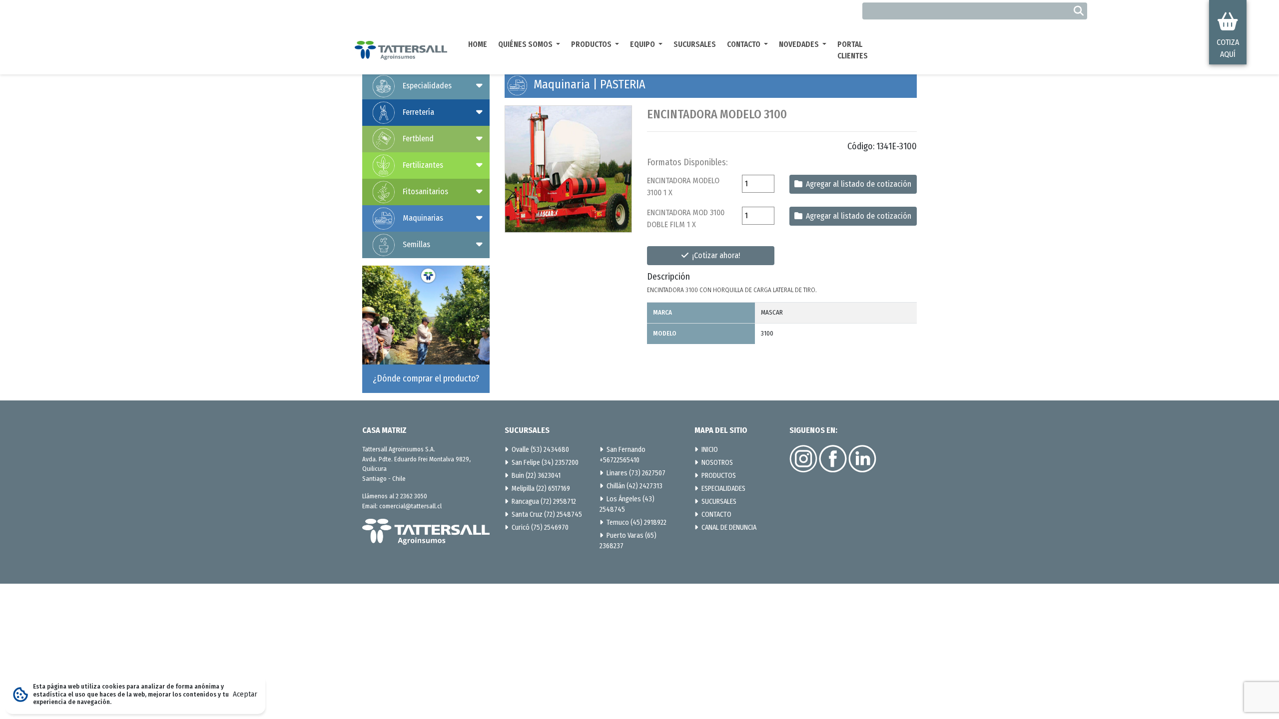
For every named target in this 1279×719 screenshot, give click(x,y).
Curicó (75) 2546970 (540, 527)
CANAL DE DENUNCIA (728, 527)
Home (477, 44)
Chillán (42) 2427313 (634, 486)
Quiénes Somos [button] (526, 44)
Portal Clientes (852, 50)
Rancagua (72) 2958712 (544, 501)
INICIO (709, 449)
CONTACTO (716, 514)
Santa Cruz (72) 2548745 (547, 514)
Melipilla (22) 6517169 (541, 488)
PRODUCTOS (718, 475)
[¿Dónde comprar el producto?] (426, 329)
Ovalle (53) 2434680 (540, 449)
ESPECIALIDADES (723, 488)
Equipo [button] (643, 44)
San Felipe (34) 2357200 (545, 462)
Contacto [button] (744, 44)
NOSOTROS (717, 462)
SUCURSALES (718, 501)
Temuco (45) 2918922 (636, 522)
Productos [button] (592, 44)
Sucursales (694, 44)
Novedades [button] (799, 44)
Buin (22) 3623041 (536, 475)
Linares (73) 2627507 (636, 473)
